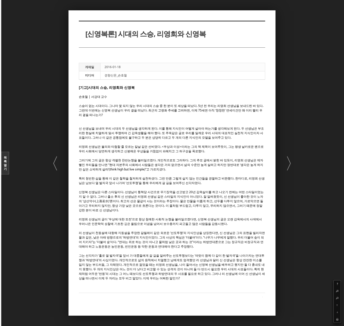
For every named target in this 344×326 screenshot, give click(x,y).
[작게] (337, 298)
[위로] (337, 305)
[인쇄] (337, 319)
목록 (5, 163)
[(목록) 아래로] (337, 312)
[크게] (337, 290)
